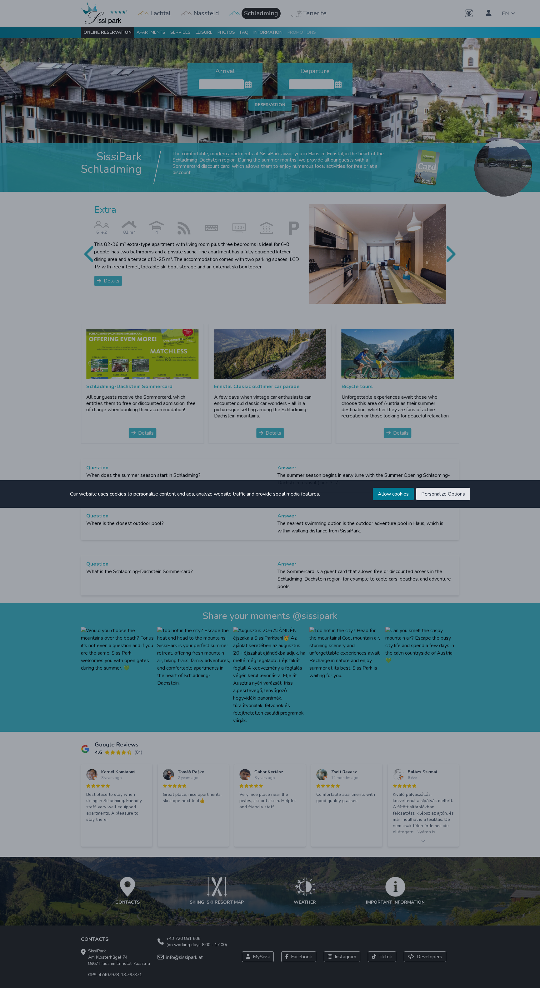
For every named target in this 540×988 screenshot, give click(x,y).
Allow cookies (393, 494)
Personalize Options (443, 494)
